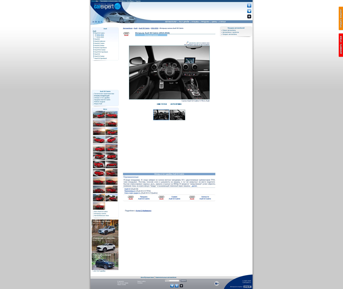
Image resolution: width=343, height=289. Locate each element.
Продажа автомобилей (236, 28)
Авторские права (122, 283)
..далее (194, 186)
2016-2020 (100, 37)
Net (95, 1)
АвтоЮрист (130, 1)
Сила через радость (132, 193)
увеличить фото (194, 43)
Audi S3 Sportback (101, 58)
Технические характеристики (104, 93)
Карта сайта (141, 281)
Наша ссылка (121, 284)
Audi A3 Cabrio (99, 43)
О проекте (120, 281)
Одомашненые (131, 177)
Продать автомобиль (230, 34)
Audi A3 (127, 189)
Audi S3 (97, 54)
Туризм (138, 1)
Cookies (139, 283)
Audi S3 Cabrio (100, 33)
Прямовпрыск (130, 191)
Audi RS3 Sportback (101, 52)
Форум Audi (98, 103)
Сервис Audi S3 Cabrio (174, 198)
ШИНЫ (214, 22)
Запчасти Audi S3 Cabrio (205, 198)
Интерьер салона (100, 213)
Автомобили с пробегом (231, 32)
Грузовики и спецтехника (109, 1)
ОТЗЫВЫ (195, 22)
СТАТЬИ (222, 22)
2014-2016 (154, 28)
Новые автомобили (229, 30)
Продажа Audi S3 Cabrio (144, 198)
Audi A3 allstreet (100, 41)
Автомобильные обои (101, 215)
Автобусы (122, 1)
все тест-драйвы (99, 271)
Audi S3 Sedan (99, 56)
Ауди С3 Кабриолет (143, 211)
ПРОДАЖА (205, 22)
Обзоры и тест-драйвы (102, 97)
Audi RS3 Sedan (100, 50)
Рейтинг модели (99, 101)
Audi (94, 31)
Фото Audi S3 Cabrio (101, 211)
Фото (105, 109)
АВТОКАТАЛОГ (171, 22)
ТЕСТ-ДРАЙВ (184, 22)
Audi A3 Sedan (99, 45)
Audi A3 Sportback (101, 47)
